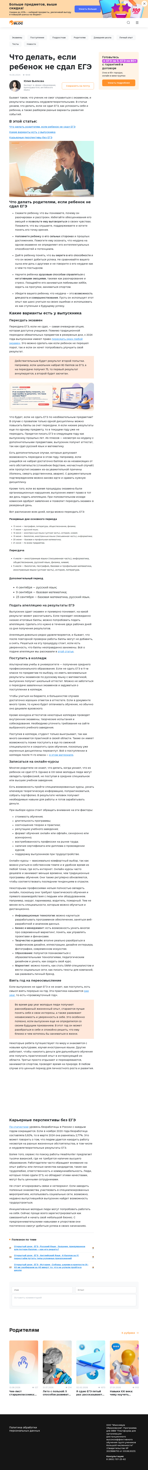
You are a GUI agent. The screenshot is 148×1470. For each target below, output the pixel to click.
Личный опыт (126, 37)
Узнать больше (88, 9)
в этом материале (61, 754)
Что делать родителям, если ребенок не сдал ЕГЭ (42, 126)
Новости (31, 44)
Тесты (15, 44)
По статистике (19, 1126)
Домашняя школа (102, 37)
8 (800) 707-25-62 (116, 1459)
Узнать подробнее (119, 83)
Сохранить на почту (78, 86)
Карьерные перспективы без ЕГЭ (30, 137)
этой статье (66, 651)
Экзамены (17, 37)
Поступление (37, 37)
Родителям (80, 37)
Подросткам (59, 37)
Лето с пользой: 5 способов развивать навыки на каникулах (57, 1394)
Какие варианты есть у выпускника (32, 132)
